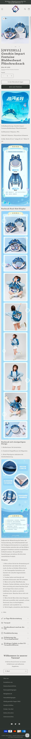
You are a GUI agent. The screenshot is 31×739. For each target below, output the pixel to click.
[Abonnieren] (25, 671)
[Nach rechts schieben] (19, 47)
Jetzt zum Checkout (15, 87)
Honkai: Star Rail (8, 709)
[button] (2, 9)
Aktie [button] (4, 612)
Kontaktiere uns (8, 682)
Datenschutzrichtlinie (9, 686)
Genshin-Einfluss (8, 705)
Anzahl (3, 72)
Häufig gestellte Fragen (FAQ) (11, 701)
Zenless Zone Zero (8, 713)
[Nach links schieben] (12, 47)
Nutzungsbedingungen (9, 690)
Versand (3, 69)
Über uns (6, 678)
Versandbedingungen (9, 697)
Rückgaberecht (7, 693)
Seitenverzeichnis (8, 716)
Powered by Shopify (18, 737)
